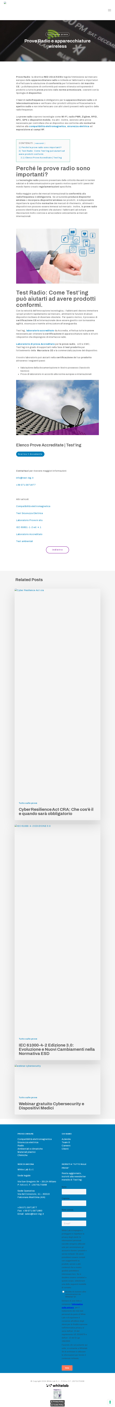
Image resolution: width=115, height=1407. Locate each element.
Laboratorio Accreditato (29, 534)
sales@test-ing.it (34, 1214)
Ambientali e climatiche (30, 1149)
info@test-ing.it (25, 478)
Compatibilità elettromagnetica (33, 506)
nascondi (39, 143)
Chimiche (22, 1155)
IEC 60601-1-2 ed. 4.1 (28, 527)
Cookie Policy (58, 1405)
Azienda (66, 1139)
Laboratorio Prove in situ (29, 520)
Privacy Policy (58, 1402)
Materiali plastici (26, 1152)
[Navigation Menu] (109, 10)
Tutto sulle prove (57, 34)
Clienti (65, 1149)
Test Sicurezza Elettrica (29, 513)
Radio (21, 1145)
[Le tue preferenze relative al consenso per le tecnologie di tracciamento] (110, 1402)
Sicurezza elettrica (28, 1142)
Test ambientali (24, 541)
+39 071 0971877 (26, 485)
